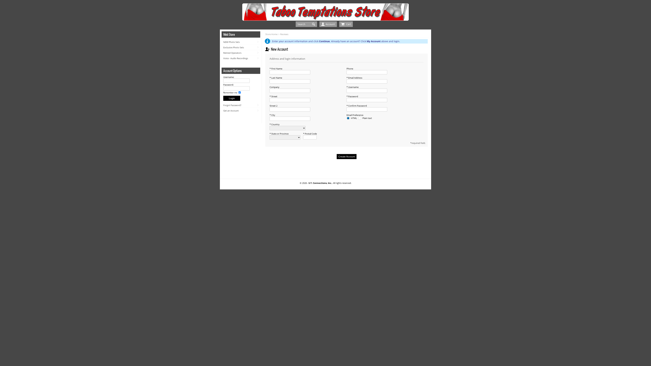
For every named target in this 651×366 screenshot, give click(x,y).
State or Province (280, 133)
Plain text (367, 118)
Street (274, 96)
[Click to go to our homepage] (325, 19)
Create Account (346, 156)
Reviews (284, 34)
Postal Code (310, 133)
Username (353, 87)
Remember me (230, 92)
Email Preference (355, 115)
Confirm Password (357, 105)
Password (353, 96)
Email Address (355, 77)
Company (274, 87)
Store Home (271, 34)
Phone (350, 68)
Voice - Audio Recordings (235, 58)
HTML (354, 118)
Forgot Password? (232, 105)
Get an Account (231, 110)
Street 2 (273, 105)
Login (232, 98)
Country (275, 124)
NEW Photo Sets (231, 42)
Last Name (276, 77)
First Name (276, 68)
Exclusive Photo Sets (233, 47)
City (273, 115)
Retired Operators (232, 52)
